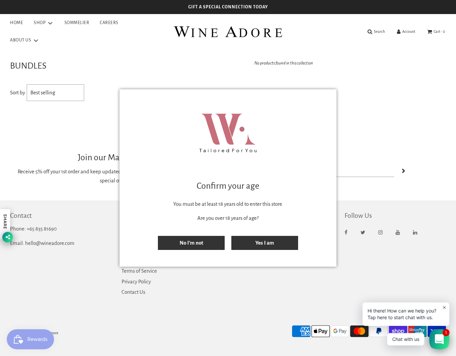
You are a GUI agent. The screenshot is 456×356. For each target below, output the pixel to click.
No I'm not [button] (191, 243)
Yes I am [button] (264, 243)
